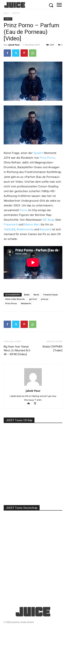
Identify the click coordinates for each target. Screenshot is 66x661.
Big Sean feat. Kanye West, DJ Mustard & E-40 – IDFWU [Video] (17, 350)
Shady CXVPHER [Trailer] (52, 348)
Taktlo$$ (9, 229)
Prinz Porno (47, 157)
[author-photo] (33, 385)
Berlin (36, 294)
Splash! (38, 153)
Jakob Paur (14, 44)
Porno (23, 210)
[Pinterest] (24, 53)
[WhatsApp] (32, 53)
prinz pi (44, 299)
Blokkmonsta (25, 229)
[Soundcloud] (30, 403)
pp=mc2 (33, 299)
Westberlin (26, 303)
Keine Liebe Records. (15, 299)
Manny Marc (32, 224)
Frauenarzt (11, 224)
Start (6, 13)
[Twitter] (15, 53)
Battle (27, 294)
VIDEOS (16, 13)
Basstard (45, 229)
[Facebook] (7, 53)
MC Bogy (48, 219)
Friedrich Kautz (50, 294)
